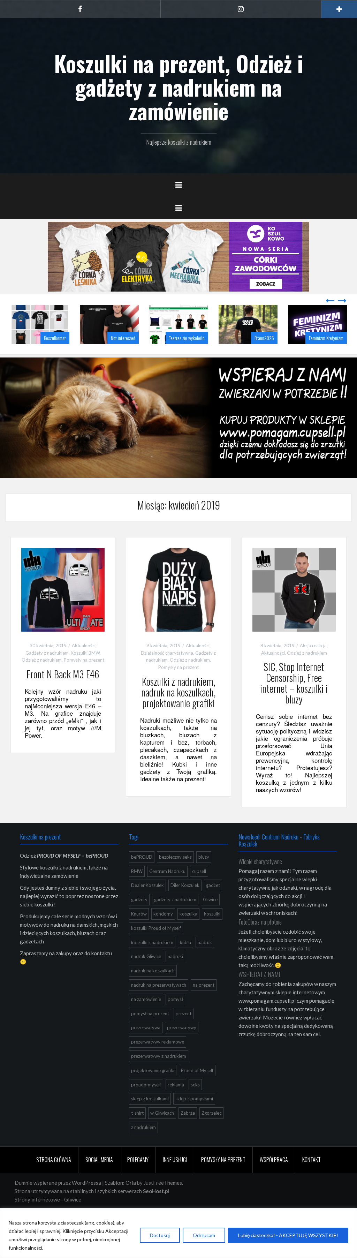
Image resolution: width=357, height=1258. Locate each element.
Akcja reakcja (313, 663)
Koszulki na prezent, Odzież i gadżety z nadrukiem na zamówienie (178, 87)
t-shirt (137, 1130)
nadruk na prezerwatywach (158, 1002)
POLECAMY (138, 1177)
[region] (178, 1233)
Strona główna (53, 1177)
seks (195, 1102)
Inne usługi (175, 1177)
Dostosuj (160, 1235)
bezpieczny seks (175, 874)
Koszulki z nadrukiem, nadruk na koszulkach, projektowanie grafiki (178, 710)
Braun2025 (224, 355)
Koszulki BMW (85, 670)
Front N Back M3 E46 (62, 691)
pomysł (175, 1016)
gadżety (139, 917)
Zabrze (188, 1130)
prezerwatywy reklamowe (157, 1059)
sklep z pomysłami (194, 1116)
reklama (176, 1102)
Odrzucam (204, 1235)
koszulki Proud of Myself (156, 945)
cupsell (199, 888)
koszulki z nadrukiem (152, 960)
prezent (183, 1031)
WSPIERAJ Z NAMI (259, 991)
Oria (131, 1200)
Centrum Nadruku (167, 888)
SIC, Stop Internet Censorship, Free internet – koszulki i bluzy (294, 700)
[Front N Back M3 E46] (63, 606)
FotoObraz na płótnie (260, 939)
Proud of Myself (197, 1088)
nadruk (205, 960)
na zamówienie (146, 1016)
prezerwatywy (181, 1045)
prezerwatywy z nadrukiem (158, 1073)
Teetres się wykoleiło (147, 355)
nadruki (175, 974)
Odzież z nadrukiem (42, 677)
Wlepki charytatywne (260, 878)
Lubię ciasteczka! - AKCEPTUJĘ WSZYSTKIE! (288, 1235)
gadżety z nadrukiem (175, 917)
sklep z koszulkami (150, 1116)
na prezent (203, 1002)
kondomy (163, 931)
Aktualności (84, 663)
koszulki (212, 931)
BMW (137, 888)
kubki (185, 960)
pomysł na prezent (150, 1031)
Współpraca (274, 1177)
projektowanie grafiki (152, 1088)
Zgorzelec (211, 1130)
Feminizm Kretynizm (286, 355)
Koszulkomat (15, 355)
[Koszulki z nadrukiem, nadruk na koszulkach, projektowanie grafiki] (178, 606)
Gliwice (210, 917)
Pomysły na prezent (84, 677)
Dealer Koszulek (147, 902)
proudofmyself (146, 1102)
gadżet (213, 902)
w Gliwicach (162, 1130)
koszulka (188, 931)
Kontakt (311, 1177)
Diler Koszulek (184, 902)
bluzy (203, 874)
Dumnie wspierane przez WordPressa (58, 1200)
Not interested (83, 355)
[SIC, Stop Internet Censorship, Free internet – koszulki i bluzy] (294, 606)
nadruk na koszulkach (153, 988)
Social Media (99, 1177)
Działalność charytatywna (167, 670)
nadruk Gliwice (146, 974)
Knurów (139, 931)
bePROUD (141, 874)
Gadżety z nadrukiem (47, 670)
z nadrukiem (143, 1144)
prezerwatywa (145, 1045)
